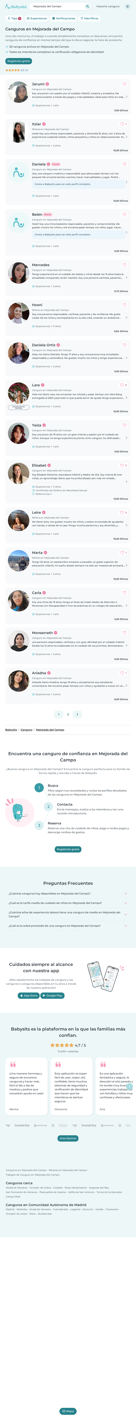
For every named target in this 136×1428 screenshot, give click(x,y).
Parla (32, 1213)
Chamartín (112, 1209)
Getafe (99, 1209)
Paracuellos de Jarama (52, 1192)
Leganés (75, 1209)
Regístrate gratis (18, 61)
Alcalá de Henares (16, 1187)
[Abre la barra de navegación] (127, 6)
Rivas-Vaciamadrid (76, 1187)
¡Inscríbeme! (68, 1138)
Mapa (70, 1411)
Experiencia (38, 18)
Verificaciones (65, 18)
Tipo (15, 18)
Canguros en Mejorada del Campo (26, 1170)
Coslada (57, 1187)
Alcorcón (88, 1209)
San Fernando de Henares (21, 1192)
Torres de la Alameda (109, 1192)
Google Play (54, 995)
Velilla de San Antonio (81, 1192)
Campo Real (13, 1196)
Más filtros (91, 18)
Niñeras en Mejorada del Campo (68, 1170)
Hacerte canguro (108, 6)
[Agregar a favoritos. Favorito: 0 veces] (124, 84)
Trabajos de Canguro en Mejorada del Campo (33, 1174)
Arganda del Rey (99, 1187)
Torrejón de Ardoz (40, 1187)
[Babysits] (16, 6)
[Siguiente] (77, 714)
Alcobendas (45, 1213)
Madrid (10, 1209)
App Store (30, 995)
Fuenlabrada (60, 1209)
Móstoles (22, 1209)
